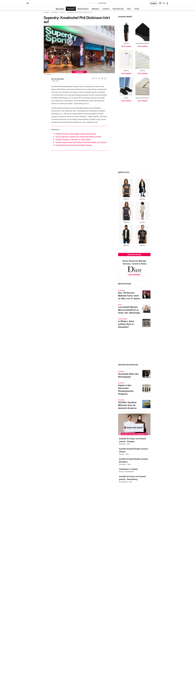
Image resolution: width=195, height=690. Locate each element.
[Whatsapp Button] (105, 78)
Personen (62, 12)
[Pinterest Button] (102, 78)
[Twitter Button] (93, 78)
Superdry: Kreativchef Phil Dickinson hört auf (80, 12)
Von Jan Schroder (57, 79)
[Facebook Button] (96, 78)
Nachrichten (54, 12)
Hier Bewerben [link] (134, 275)
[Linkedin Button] (99, 78)
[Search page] (164, 3)
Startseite (46, 12)
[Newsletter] (160, 3)
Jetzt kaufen (126, 46)
